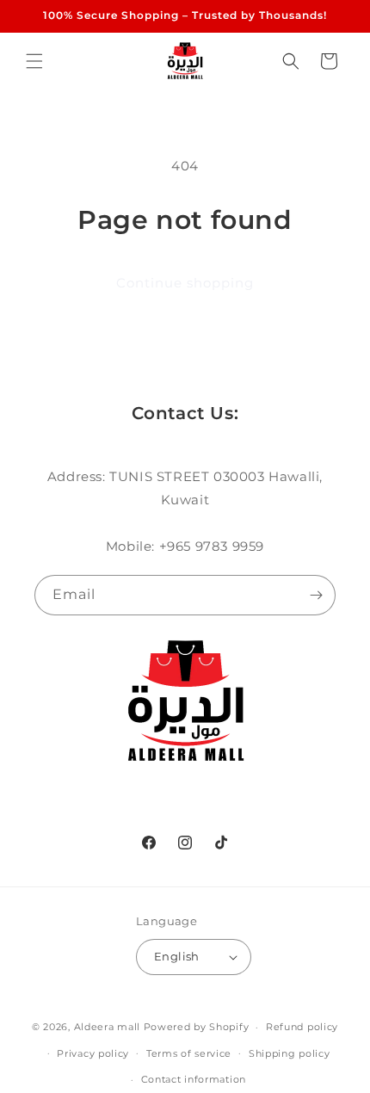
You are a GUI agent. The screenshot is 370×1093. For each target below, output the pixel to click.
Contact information (193, 1079)
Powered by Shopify (197, 1027)
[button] (34, 61)
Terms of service (188, 1053)
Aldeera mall (107, 1027)
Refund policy (302, 1027)
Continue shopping (185, 283)
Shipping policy (289, 1053)
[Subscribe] (316, 595)
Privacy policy (93, 1053)
